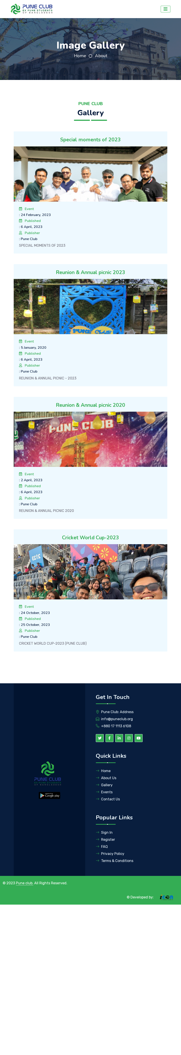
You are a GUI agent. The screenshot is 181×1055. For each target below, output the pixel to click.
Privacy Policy (112, 854)
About (101, 56)
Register (108, 839)
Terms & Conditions (117, 861)
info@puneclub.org (117, 719)
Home (80, 56)
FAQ (104, 847)
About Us (108, 778)
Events (107, 792)
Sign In (107, 832)
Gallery (107, 785)
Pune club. (24, 883)
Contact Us (110, 799)
